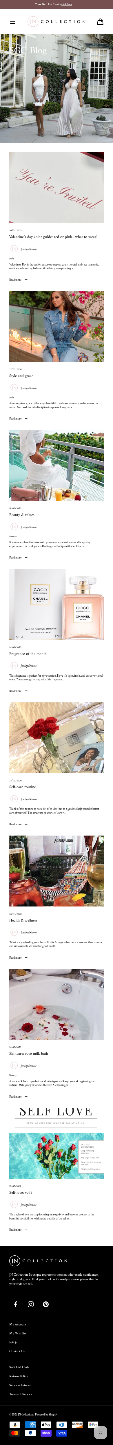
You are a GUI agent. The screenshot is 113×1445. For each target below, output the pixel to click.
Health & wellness (23, 921)
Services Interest (20, 1385)
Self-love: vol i (20, 1193)
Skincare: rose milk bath (28, 1054)
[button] (12, 21)
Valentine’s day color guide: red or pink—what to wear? (53, 237)
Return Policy (18, 1376)
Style (11, 258)
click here (69, 4)
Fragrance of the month (28, 654)
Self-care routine (22, 787)
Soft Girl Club (19, 1367)
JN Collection (25, 1415)
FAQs (13, 1342)
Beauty (13, 536)
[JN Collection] (56, 21)
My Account (17, 1324)
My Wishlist (17, 1333)
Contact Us (17, 1351)
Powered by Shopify (46, 1415)
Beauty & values (21, 515)
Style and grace (21, 376)
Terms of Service (20, 1394)
